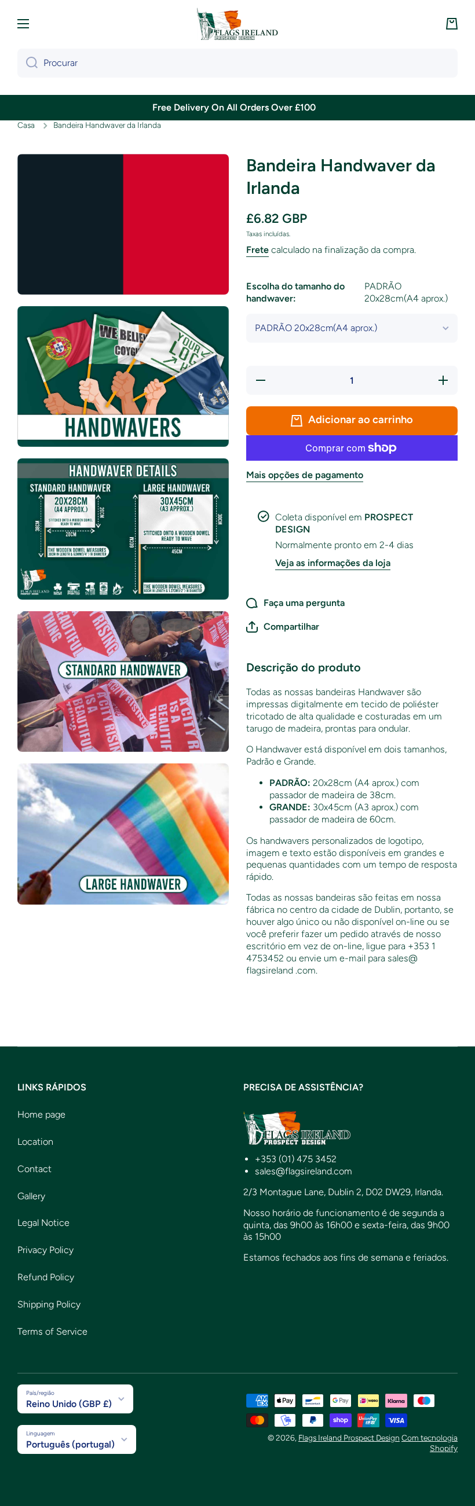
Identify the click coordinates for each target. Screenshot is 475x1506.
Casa (26, 125)
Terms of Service (52, 1331)
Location (35, 1141)
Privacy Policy (45, 1249)
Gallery (31, 1196)
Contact (34, 1168)
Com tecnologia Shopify (429, 1443)
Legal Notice (43, 1222)
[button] (452, 24)
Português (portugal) (70, 1444)
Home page (41, 1114)
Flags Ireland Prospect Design (349, 1437)
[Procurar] (27, 63)
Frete (257, 249)
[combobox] (237, 63)
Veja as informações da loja (332, 562)
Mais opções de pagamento (304, 474)
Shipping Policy (49, 1304)
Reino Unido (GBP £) (69, 1403)
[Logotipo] (237, 24)
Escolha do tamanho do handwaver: (347, 292)
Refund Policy (45, 1277)
